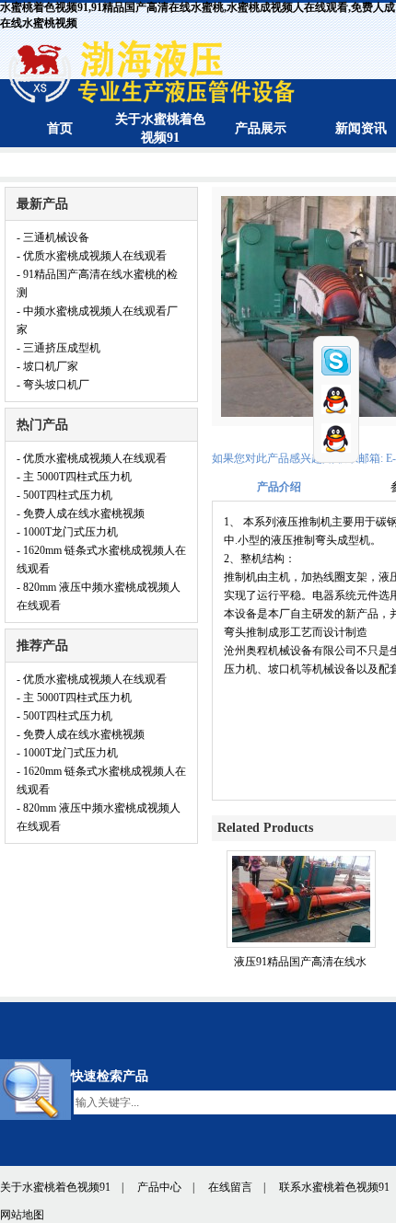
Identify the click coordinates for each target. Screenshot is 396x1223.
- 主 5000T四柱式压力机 (74, 476)
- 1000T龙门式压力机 (67, 531)
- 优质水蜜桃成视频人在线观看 (92, 255)
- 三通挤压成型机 (58, 347)
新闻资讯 (361, 128)
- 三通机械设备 (53, 237)
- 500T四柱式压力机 (64, 495)
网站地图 (22, 1214)
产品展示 (260, 128)
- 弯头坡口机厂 (53, 384)
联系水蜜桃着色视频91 (334, 1187)
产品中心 (159, 1187)
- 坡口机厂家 (47, 366)
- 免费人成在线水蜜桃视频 (81, 513)
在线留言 (230, 1187)
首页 (60, 128)
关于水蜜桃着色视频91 (55, 1187)
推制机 (240, 577)
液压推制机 (304, 521)
